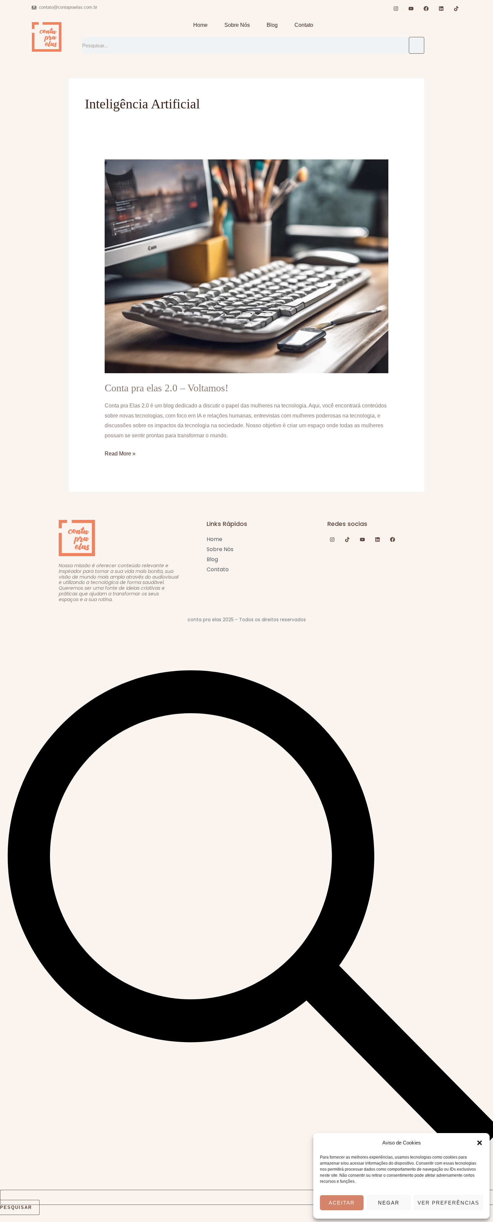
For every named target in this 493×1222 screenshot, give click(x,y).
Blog (272, 25)
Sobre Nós (237, 25)
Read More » (120, 452)
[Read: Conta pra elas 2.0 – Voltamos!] (247, 266)
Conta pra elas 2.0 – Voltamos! (166, 387)
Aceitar (342, 1203)
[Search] (416, 45)
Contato (303, 25)
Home (200, 25)
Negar (388, 1203)
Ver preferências (448, 1203)
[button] (479, 1142)
